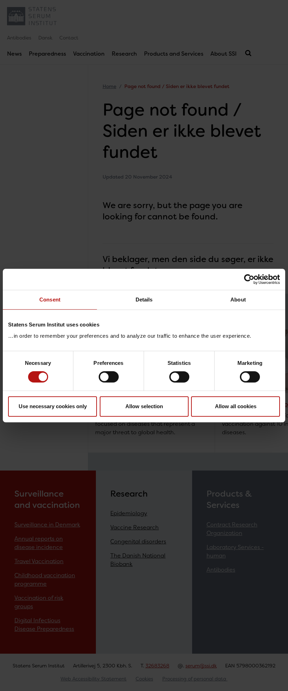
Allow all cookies (235, 406)
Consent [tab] (49, 300)
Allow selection (144, 406)
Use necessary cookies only (53, 406)
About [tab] (238, 300)
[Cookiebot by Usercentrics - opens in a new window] (249, 279)
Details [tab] (144, 300)
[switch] (109, 376)
